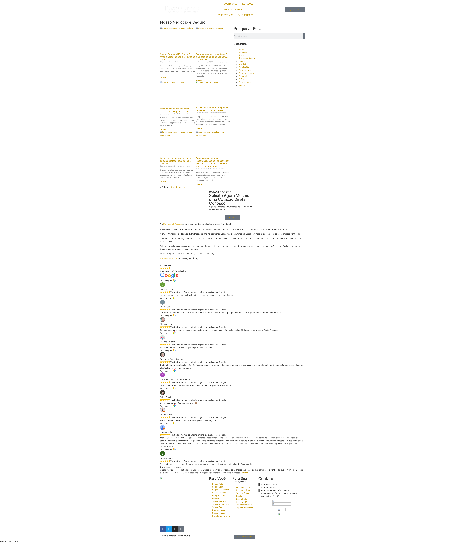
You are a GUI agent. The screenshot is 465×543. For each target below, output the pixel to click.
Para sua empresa (246, 73)
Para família (244, 67)
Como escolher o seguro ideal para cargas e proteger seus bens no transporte (177, 161)
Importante (243, 61)
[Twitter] (169, 529)
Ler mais (163, 77)
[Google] (181, 529)
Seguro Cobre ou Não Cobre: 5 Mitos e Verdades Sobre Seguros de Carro (177, 57)
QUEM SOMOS (230, 4)
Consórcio (243, 52)
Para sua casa (245, 70)
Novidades (243, 64)
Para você (243, 76)
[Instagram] (175, 529)
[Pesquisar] (304, 36)
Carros (241, 49)
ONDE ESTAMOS (225, 15)
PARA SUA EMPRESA (233, 9)
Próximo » (182, 187)
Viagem (242, 85)
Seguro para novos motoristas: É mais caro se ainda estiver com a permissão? (212, 57)
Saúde (241, 79)
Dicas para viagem (247, 58)
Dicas (241, 55)
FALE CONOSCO (245, 15)
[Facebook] (163, 529)
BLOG (250, 9)
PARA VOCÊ (247, 4)
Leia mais (245, 473)
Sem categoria (245, 82)
